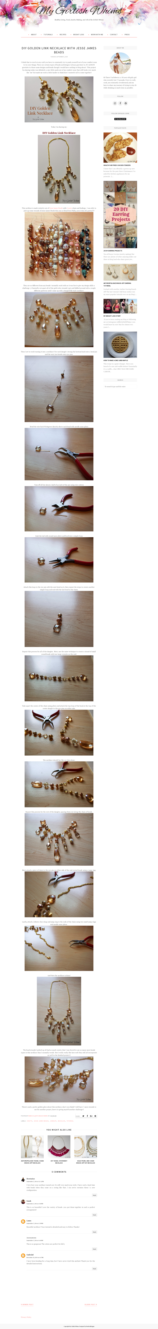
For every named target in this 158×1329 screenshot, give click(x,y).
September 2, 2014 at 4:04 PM (35, 1203)
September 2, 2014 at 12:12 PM (35, 1181)
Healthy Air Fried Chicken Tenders (117, 165)
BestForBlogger (90, 1326)
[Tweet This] (83, 1116)
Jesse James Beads (56, 208)
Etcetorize (31, 1179)
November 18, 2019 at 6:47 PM (35, 1257)
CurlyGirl (30, 1255)
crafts (29, 1121)
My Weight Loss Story (112, 316)
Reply (94, 1195)
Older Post (90, 1304)
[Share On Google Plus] (91, 1116)
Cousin (69, 208)
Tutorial (70, 1121)
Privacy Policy (26, 1317)
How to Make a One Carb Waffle (116, 360)
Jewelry (53, 1121)
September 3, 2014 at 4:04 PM (35, 1240)
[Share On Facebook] (87, 1116)
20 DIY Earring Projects (113, 251)
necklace (61, 1121)
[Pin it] (95, 1116)
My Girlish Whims (79, 11)
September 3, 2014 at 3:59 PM (35, 1223)
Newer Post (28, 1304)
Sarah (29, 1201)
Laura (29, 1221)
